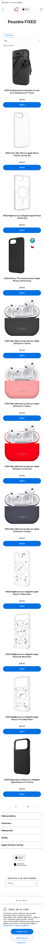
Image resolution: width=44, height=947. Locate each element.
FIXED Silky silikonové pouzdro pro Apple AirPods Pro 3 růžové (22, 405)
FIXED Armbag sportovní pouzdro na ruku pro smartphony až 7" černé (22, 91)
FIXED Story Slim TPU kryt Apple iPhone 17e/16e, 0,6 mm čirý (22, 154)
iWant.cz (25, 900)
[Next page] (34, 806)
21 (28, 807)
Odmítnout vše (22, 938)
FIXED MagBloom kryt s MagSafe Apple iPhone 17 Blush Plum (22, 593)
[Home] (17, 9)
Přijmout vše (22, 932)
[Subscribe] (35, 883)
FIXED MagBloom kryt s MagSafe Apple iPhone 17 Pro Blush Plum (22, 718)
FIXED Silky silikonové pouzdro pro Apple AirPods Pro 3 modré (22, 530)
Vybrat (22, 105)
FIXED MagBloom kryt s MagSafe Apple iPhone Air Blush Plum (22, 655)
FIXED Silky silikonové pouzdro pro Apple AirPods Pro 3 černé (22, 342)
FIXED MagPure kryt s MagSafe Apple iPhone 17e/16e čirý (22, 217)
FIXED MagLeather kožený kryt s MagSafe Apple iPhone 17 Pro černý (22, 781)
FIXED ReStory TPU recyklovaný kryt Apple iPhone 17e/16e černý (22, 279)
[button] (2, 9)
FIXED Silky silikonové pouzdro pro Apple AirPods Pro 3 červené (22, 467)
